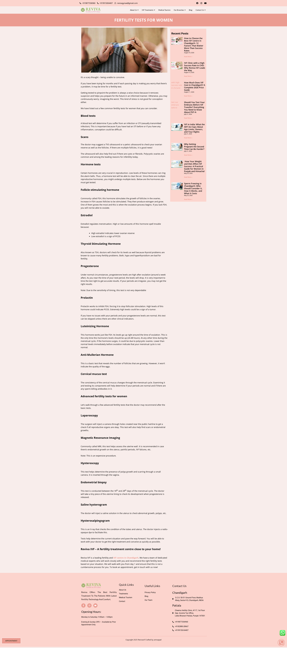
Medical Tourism (164, 10)
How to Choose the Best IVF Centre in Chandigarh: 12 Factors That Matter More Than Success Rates (193, 44)
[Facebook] (197, 3)
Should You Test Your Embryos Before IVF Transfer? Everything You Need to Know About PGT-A (194, 107)
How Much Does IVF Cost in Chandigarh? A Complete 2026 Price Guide (194, 86)
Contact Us (200, 10)
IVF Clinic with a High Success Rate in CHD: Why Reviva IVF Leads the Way (194, 67)
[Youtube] (205, 3)
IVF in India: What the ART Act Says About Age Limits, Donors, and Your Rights (194, 128)
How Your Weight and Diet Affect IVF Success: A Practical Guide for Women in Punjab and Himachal (194, 166)
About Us (133, 10)
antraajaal (157, 640)
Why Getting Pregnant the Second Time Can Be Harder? (194, 146)
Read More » (188, 57)
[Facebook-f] (83, 605)
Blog (190, 10)
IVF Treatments (147, 10)
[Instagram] (201, 3)
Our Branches (179, 10)
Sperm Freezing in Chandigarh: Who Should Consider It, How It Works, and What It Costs (193, 188)
